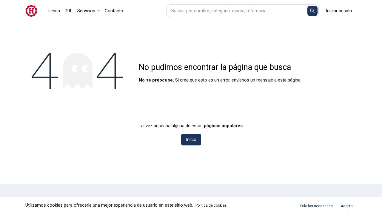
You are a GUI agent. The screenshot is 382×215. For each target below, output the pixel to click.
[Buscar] (312, 11)
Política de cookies (211, 205)
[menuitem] (53, 11)
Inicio (191, 139)
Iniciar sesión (339, 10)
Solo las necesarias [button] (316, 206)
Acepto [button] (346, 206)
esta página (289, 80)
